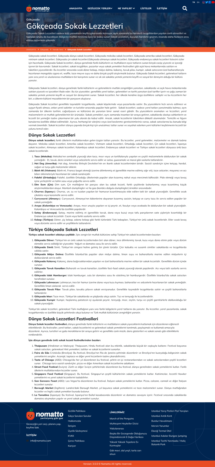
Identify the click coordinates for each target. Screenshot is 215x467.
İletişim (162, 8)
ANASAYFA (31, 49)
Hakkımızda (74, 420)
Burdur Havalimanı (161, 420)
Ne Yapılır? (125, 8)
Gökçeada (44, 49)
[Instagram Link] (203, 2)
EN (198, 2)
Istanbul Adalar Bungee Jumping (169, 435)
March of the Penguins (122, 418)
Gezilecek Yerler (99, 8)
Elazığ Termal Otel (161, 430)
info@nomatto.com (40, 440)
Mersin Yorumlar (160, 425)
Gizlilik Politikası (76, 410)
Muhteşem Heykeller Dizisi (124, 423)
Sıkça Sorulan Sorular (79, 415)
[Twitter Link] (206, 2)
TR (193, 2)
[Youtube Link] (213, 2)
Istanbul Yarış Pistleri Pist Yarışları (169, 410)
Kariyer (72, 445)
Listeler (145, 8)
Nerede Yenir (58, 49)
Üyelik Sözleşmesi (77, 430)
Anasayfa (75, 8)
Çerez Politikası (76, 440)
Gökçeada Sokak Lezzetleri (79, 49)
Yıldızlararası (117, 428)
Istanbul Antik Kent (161, 415)
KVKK (71, 435)
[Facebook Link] (210, 2)
